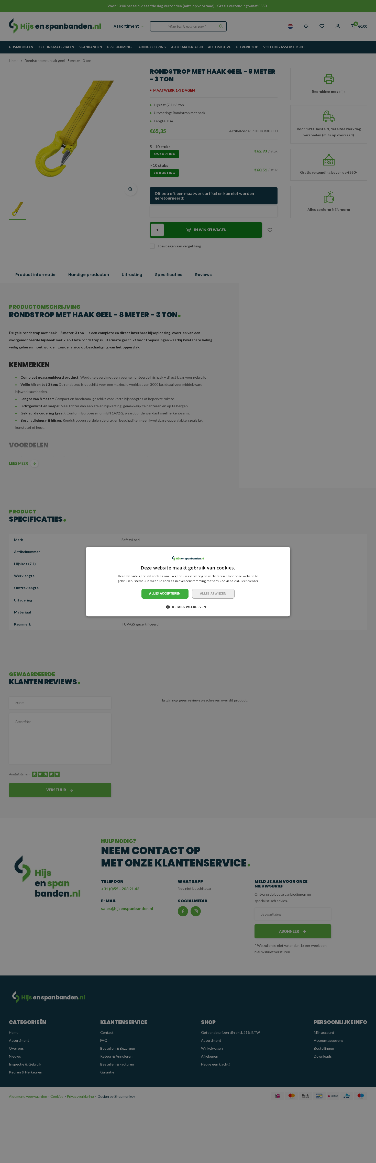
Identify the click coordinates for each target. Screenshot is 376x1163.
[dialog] (188, 581)
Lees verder (249, 581)
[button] (188, 607)
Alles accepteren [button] (165, 593)
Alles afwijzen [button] (213, 593)
